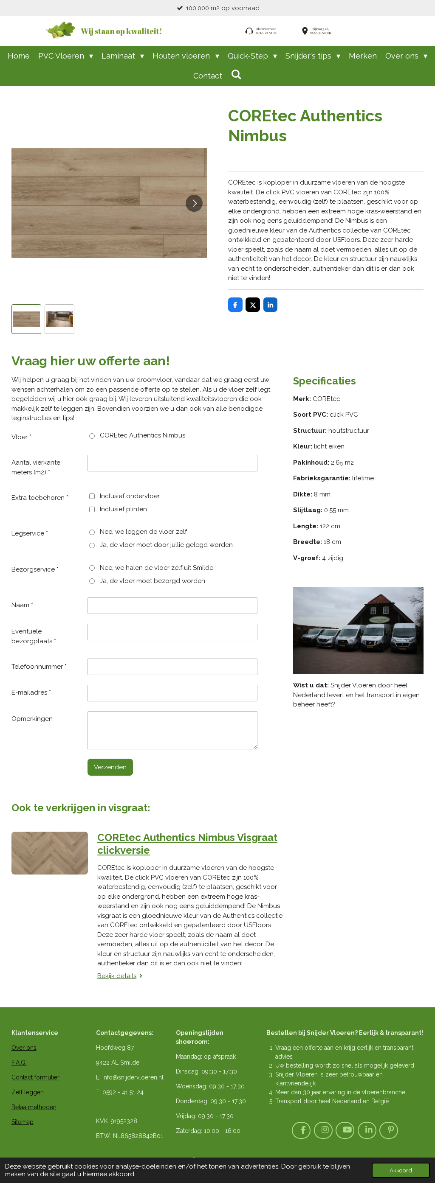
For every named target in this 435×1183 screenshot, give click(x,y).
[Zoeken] (236, 74)
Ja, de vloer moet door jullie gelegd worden (166, 545)
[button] (26, 319)
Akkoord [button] (401, 1170)
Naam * (22, 605)
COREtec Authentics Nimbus (142, 435)
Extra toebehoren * (39, 498)
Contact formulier (35, 1077)
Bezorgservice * (35, 569)
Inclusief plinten (123, 509)
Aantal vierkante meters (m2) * (35, 467)
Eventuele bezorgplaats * (33, 636)
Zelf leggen (27, 1092)
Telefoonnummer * (39, 666)
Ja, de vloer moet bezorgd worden (152, 581)
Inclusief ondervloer (130, 496)
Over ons (24, 1047)
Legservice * (29, 533)
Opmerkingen (32, 719)
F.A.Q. (19, 1062)
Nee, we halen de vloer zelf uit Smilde (156, 568)
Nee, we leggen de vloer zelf (143, 531)
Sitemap (22, 1122)
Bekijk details (116, 976)
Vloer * (21, 437)
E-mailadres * (31, 692)
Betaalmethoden (33, 1107)
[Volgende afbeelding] (194, 203)
